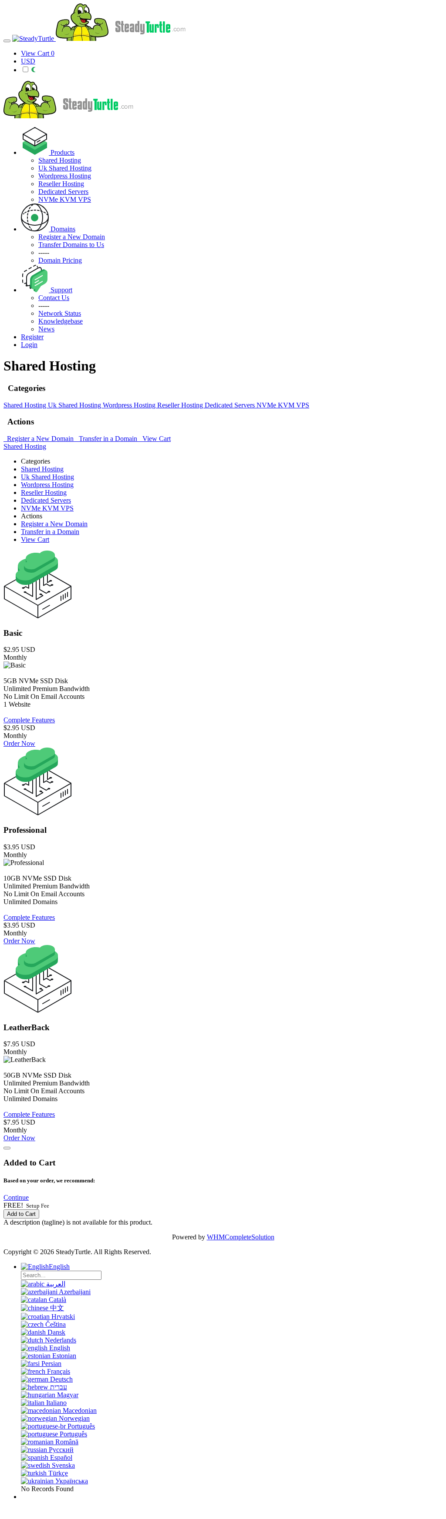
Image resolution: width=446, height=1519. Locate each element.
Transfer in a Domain (107, 438)
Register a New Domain (39, 438)
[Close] (6, 1148)
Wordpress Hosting (64, 176)
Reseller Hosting (61, 183)
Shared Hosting (59, 160)
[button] (16, 1197)
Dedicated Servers (63, 191)
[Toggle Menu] (6, 41)
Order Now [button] (19, 743)
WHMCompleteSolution (240, 1237)
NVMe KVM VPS (64, 199)
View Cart (155, 438)
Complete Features (29, 720)
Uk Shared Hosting (64, 168)
